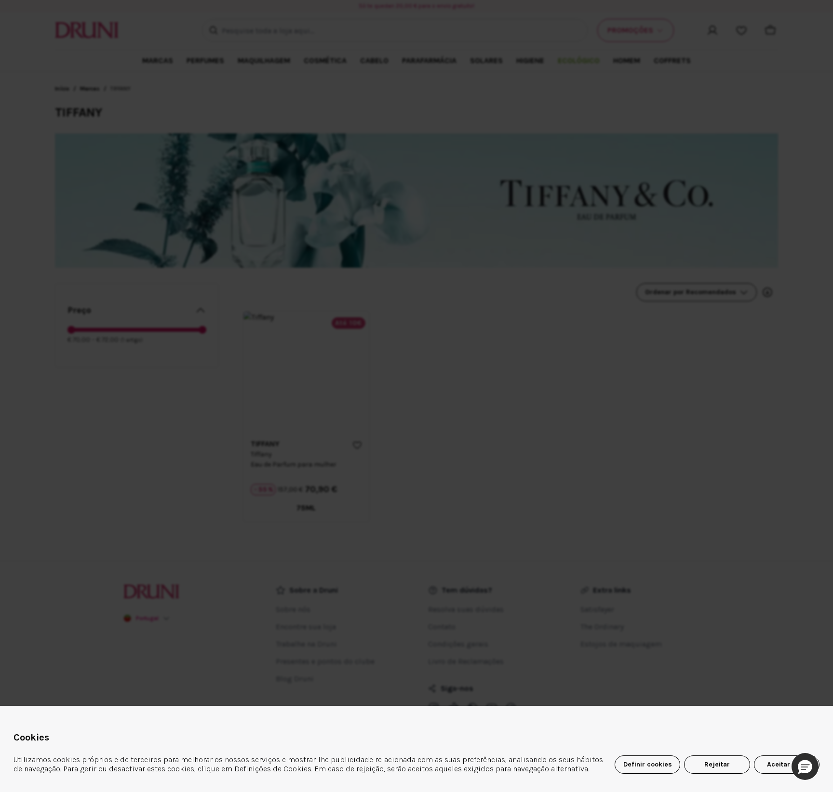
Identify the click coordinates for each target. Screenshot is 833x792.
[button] (805, 766)
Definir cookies (647, 764)
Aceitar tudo (786, 764)
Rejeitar (717, 764)
